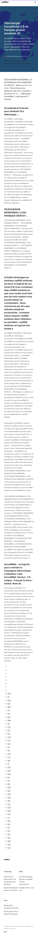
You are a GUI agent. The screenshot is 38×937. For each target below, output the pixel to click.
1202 (9, 787)
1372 (9, 740)
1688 (9, 720)
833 (8, 831)
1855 (9, 811)
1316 (8, 754)
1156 (8, 821)
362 (8, 838)
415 (8, 724)
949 (8, 801)
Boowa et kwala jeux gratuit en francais (11, 889)
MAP (5, 932)
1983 (9, 707)
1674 (9, 767)
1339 (9, 797)
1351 (8, 744)
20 (8, 764)
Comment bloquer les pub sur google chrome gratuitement (26, 880)
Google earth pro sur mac (26, 889)
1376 (9, 807)
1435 (9, 774)
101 (8, 827)
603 (8, 703)
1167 (8, 804)
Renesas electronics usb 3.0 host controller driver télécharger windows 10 (18, 63)
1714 (8, 757)
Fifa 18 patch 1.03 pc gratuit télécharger (11, 912)
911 (8, 697)
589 (8, 791)
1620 (9, 771)
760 (8, 784)
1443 (9, 700)
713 (8, 710)
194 (8, 781)
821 (8, 777)
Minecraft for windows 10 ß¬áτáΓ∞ (11, 906)
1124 (8, 824)
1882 (9, 841)
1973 (9, 844)
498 (8, 760)
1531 (8, 717)
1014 (9, 814)
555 (8, 734)
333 (8, 730)
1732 (9, 848)
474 (8, 747)
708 (8, 713)
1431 (8, 834)
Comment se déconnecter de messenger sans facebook (10, 880)
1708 (9, 737)
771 (8, 817)
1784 (9, 693)
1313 (8, 727)
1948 (9, 794)
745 (8, 750)
